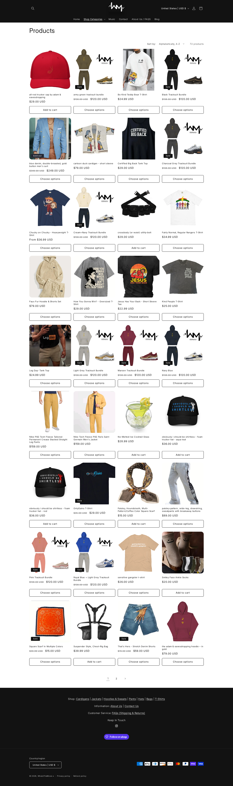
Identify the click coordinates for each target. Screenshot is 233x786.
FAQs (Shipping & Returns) (128, 713)
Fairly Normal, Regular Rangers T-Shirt (182, 232)
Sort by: (151, 44)
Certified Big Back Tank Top (133, 163)
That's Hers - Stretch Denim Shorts (136, 646)
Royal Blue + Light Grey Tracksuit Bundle (91, 578)
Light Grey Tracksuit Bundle (88, 370)
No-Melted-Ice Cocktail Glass (133, 437)
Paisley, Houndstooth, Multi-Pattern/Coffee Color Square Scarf (136, 509)
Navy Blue (167, 370)
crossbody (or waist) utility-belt (134, 232)
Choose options (94, 109)
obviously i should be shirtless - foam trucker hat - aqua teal (182, 438)
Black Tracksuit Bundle (174, 94)
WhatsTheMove (45, 776)
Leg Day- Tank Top (39, 370)
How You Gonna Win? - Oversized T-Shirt (93, 302)
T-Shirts (160, 698)
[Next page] (125, 678)
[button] (32, 8)
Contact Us (132, 706)
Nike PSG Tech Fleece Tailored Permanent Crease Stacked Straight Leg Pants (48, 439)
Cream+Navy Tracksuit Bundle (90, 232)
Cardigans (82, 698)
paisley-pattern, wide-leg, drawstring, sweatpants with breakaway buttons (182, 509)
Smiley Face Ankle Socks (175, 577)
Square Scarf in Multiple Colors (46, 646)
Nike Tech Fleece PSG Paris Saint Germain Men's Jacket (91, 438)
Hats (141, 698)
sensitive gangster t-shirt (131, 577)
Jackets (96, 698)
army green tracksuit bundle (89, 94)
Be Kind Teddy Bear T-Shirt (132, 94)
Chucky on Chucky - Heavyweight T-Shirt (49, 233)
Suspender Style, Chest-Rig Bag (91, 646)
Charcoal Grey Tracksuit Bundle (179, 163)
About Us (116, 706)
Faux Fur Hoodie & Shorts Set (45, 301)
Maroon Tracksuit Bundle (131, 370)
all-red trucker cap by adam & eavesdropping (45, 96)
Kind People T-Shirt (172, 301)
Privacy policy (63, 776)
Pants (132, 698)
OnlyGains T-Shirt (83, 508)
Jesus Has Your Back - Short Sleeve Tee (137, 302)
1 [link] (108, 678)
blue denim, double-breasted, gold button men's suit (48, 164)
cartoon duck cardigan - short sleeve (93, 163)
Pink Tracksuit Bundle (40, 577)
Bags (149, 698)
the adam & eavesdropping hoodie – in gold (182, 647)
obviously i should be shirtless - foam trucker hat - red (49, 509)
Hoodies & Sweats (115, 698)
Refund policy (79, 776)
